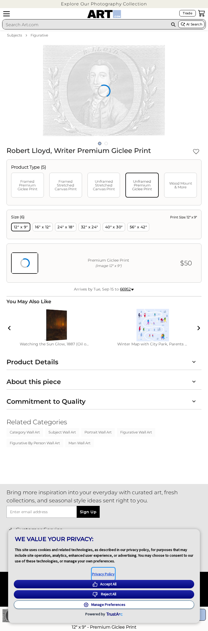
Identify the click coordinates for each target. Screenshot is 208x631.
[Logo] (104, 14)
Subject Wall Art (62, 432)
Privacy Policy (103, 574)
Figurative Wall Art (136, 432)
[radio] (20, 227)
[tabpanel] (104, 246)
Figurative (39, 35)
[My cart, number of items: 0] (201, 13)
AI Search (194, 24)
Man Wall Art (79, 443)
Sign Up (88, 511)
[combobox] (85, 24)
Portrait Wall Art (98, 432)
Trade (187, 13)
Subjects (14, 35)
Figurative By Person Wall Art (35, 443)
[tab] (27, 185)
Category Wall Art (25, 432)
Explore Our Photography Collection (104, 3)
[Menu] (6, 13)
